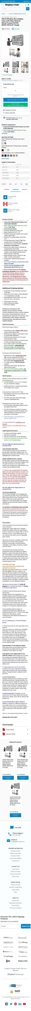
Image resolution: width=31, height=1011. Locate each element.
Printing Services (15, 884)
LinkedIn (20, 1004)
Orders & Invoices (15, 871)
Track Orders (15, 869)
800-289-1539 (11, 1)
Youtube (24, 1004)
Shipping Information (15, 853)
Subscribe (26, 926)
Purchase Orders (15, 856)
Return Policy (15, 876)
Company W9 (15, 860)
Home (3, 13)
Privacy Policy (15, 905)
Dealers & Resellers (15, 874)
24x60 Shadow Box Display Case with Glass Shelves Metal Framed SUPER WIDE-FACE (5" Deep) (8, 763)
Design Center (15, 882)
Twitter (11, 1004)
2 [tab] (15, 59)
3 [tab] (18, 59)
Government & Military (15, 858)
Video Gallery (15, 889)
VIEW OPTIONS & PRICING (8, 778)
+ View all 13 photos (7, 75)
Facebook (6, 1004)
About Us (16, 898)
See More (4, 133)
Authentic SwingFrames (15, 887)
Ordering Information (15, 848)
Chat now (18, 117)
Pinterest (15, 1004)
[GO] (27, 8)
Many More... (6, 158)
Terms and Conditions (15, 908)
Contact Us (26, 1)
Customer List (15, 900)
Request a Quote (15, 851)
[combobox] (15, 8)
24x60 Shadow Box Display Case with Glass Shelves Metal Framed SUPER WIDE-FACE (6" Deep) (15, 800)
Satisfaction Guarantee (15, 903)
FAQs (15, 892)
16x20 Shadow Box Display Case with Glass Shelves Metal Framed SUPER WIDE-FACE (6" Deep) (22, 763)
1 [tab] (13, 59)
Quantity (5, 87)
